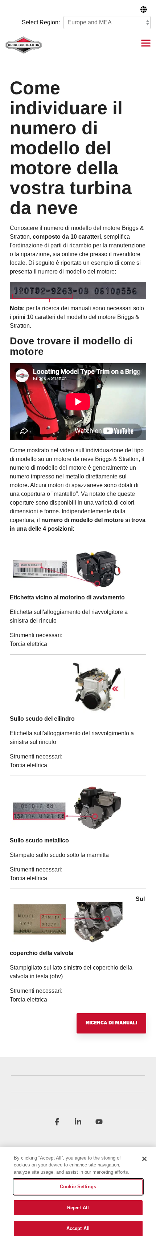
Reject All (78, 1207)
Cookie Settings (78, 1186)
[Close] (144, 1159)
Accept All (78, 1228)
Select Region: (41, 22)
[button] (146, 42)
